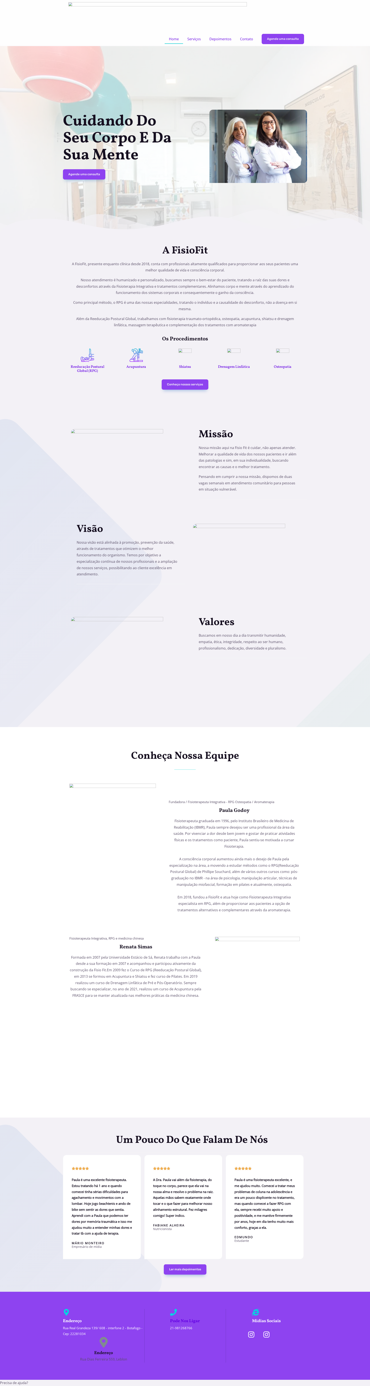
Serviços (194, 39)
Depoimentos (220, 39)
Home (174, 39)
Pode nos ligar (185, 1321)
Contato (246, 39)
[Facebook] (282, 1335)
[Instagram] (251, 1335)
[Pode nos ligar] (173, 1312)
